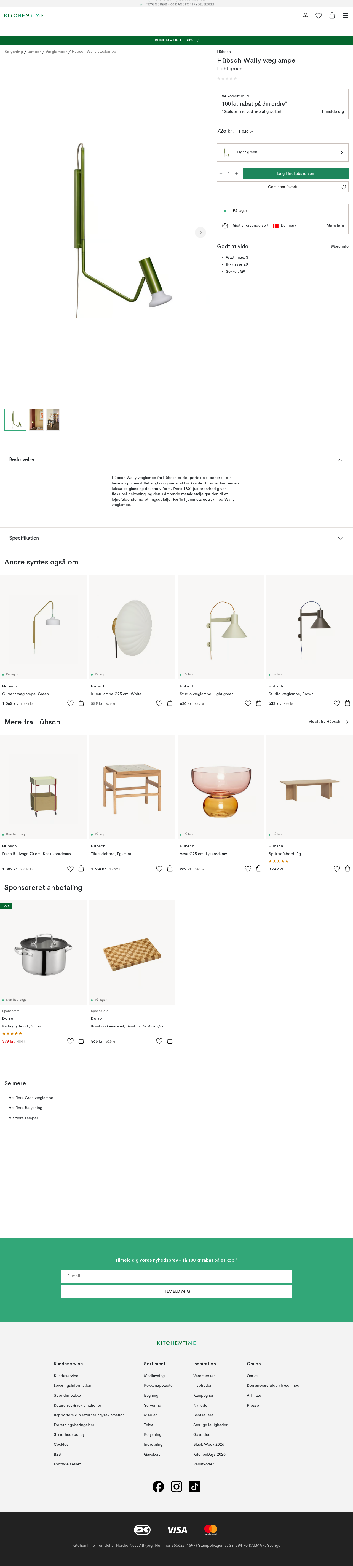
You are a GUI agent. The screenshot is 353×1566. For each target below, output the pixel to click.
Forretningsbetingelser (74, 1425)
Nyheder (201, 1405)
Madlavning (154, 1376)
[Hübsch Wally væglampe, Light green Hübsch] (105, 231)
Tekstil (150, 1425)
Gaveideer (202, 1435)
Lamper (34, 51)
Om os (252, 1376)
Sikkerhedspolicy (69, 1435)
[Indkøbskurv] (332, 15)
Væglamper (56, 51)
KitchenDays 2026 (209, 1454)
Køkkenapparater (159, 1386)
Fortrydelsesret (67, 1464)
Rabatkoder (203, 1464)
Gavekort (152, 1454)
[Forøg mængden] (236, 173)
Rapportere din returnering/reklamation (89, 1415)
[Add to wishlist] (70, 703)
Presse (253, 1405)
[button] (227, 78)
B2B (57, 1454)
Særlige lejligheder (210, 1425)
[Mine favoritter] (318, 15)
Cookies (61, 1445)
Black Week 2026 (208, 1445)
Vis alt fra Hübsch (324, 722)
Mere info (335, 226)
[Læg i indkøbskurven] (81, 703)
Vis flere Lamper (23, 1118)
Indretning (153, 1445)
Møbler (150, 1415)
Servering (152, 1405)
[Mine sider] (305, 15)
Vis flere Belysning (25, 1108)
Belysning (13, 51)
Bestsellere (203, 1415)
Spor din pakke (67, 1396)
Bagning (151, 1396)
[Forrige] (9, 232)
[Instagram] (176, 1486)
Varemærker (204, 1376)
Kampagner (203, 1396)
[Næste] (200, 232)
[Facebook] (158, 1486)
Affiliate (254, 1396)
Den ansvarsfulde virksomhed (273, 1386)
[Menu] (345, 15)
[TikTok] (195, 1486)
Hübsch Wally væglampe (94, 51)
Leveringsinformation (72, 1386)
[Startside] (23, 15)
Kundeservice (66, 1376)
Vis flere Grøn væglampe (31, 1098)
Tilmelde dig (333, 112)
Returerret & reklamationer (77, 1405)
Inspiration (202, 1386)
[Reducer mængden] (221, 173)
